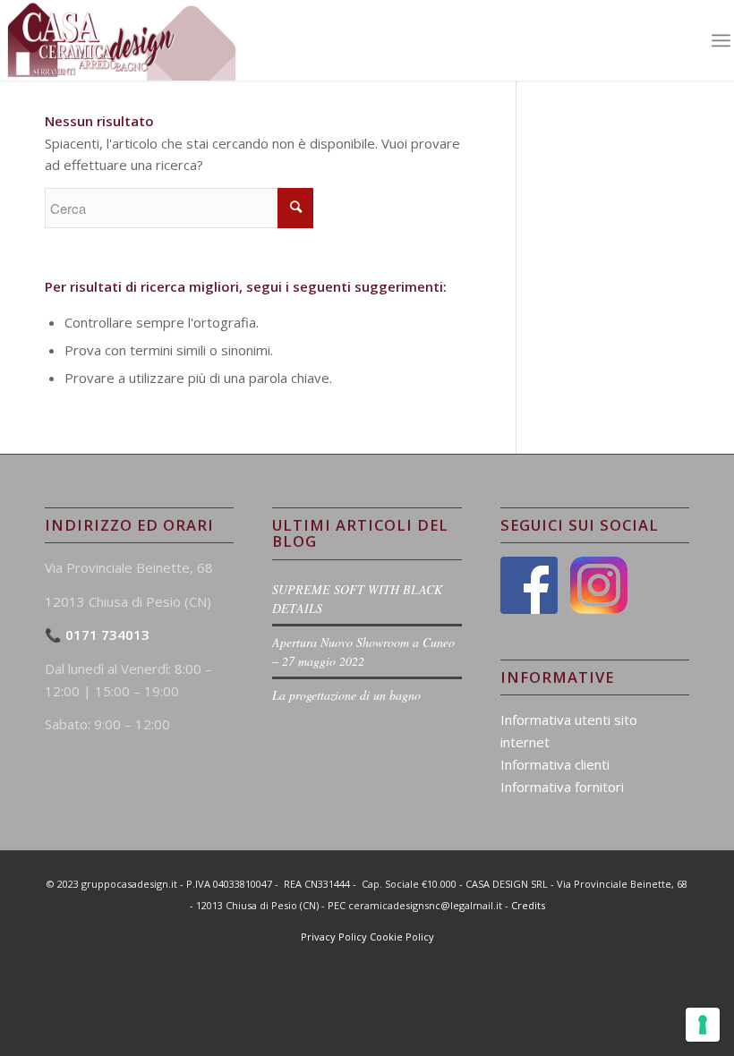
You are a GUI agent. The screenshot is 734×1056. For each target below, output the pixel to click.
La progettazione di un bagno (346, 694)
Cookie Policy (402, 936)
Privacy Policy (334, 936)
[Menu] (721, 40)
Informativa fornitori (562, 787)
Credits (528, 905)
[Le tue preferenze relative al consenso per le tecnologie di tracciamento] (703, 1025)
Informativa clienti (555, 764)
